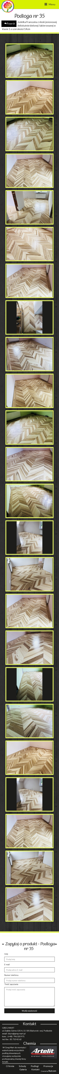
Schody (22, 1066)
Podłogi (35, 1066)
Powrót (11, 23)
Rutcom (52, 1070)
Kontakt (35, 1069)
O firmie (10, 1066)
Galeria (23, 1069)
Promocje (48, 1066)
